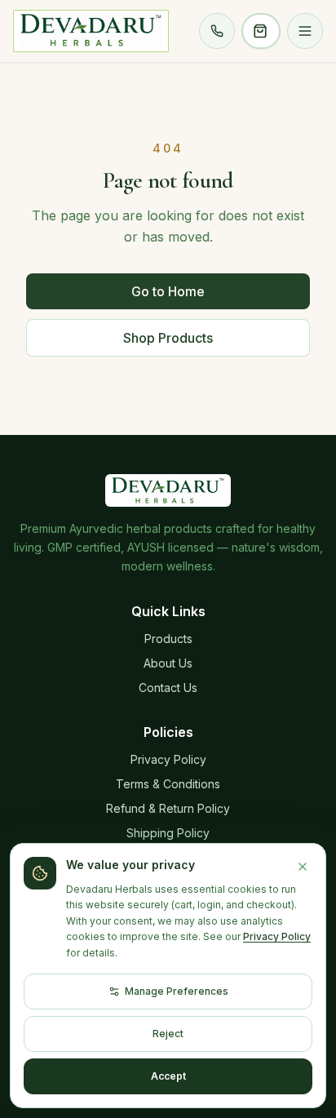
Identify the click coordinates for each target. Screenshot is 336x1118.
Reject (168, 1033)
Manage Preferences (176, 991)
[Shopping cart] (261, 31)
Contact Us (168, 687)
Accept (168, 1076)
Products (168, 639)
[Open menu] (305, 31)
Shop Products (168, 338)
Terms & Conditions (168, 784)
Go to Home (168, 291)
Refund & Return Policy (168, 808)
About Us (168, 663)
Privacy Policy (168, 759)
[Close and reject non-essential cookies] (302, 866)
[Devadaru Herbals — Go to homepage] (91, 31)
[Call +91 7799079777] (217, 31)
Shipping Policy (168, 833)
